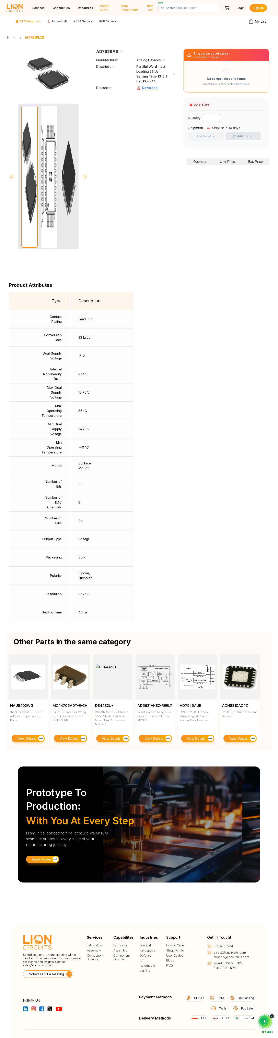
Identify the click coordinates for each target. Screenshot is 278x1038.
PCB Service (107, 21)
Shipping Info (175, 950)
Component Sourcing (95, 957)
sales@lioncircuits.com (38, 965)
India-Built (59, 21)
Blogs (170, 960)
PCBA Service (83, 21)
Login (241, 8)
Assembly (94, 950)
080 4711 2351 (223, 946)
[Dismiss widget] (272, 1016)
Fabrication (94, 945)
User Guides (174, 955)
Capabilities (61, 8)
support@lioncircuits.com (231, 957)
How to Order (175, 945)
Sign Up (258, 8)
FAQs (170, 965)
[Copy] (121, 51)
